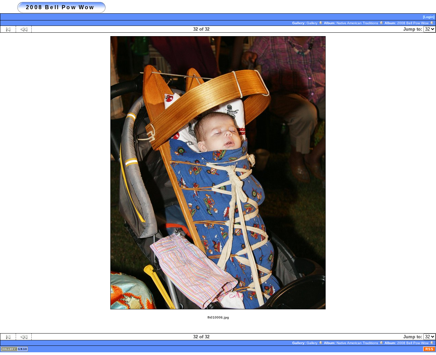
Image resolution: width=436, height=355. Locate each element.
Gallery (312, 23)
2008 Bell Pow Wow (413, 23)
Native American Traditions (358, 23)
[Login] (428, 17)
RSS (429, 349)
